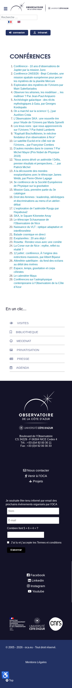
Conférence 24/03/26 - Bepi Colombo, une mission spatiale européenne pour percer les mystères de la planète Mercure (39, 77)
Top (10, 680)
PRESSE (23, 359)
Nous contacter (38, 470)
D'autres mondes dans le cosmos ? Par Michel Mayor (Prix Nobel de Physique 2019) (37, 152)
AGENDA (22, 367)
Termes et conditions (49, 542)
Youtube (38, 591)
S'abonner (16, 549)
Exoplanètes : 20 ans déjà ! (30, 238)
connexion (19, 32)
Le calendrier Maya (25, 275)
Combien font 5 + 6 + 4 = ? (22, 528)
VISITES (23, 323)
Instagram (38, 586)
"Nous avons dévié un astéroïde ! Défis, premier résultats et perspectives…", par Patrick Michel (37, 163)
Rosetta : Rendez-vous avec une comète (38, 242)
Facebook (37, 575)
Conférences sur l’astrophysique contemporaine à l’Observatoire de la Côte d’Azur (39, 283)
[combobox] (18, 17)
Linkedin (38, 580)
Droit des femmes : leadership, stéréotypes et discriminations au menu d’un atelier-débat (39, 201)
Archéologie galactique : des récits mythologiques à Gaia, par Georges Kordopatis (35, 103)
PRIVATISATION (28, 350)
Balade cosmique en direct (29, 234)
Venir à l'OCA (37, 476)
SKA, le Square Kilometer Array (32, 215)
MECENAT (24, 341)
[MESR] (17, 623)
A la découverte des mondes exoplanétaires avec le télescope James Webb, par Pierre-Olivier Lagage (37, 175)
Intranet (42, 32)
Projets (38, 481)
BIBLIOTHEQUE (27, 332)
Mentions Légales (36, 662)
